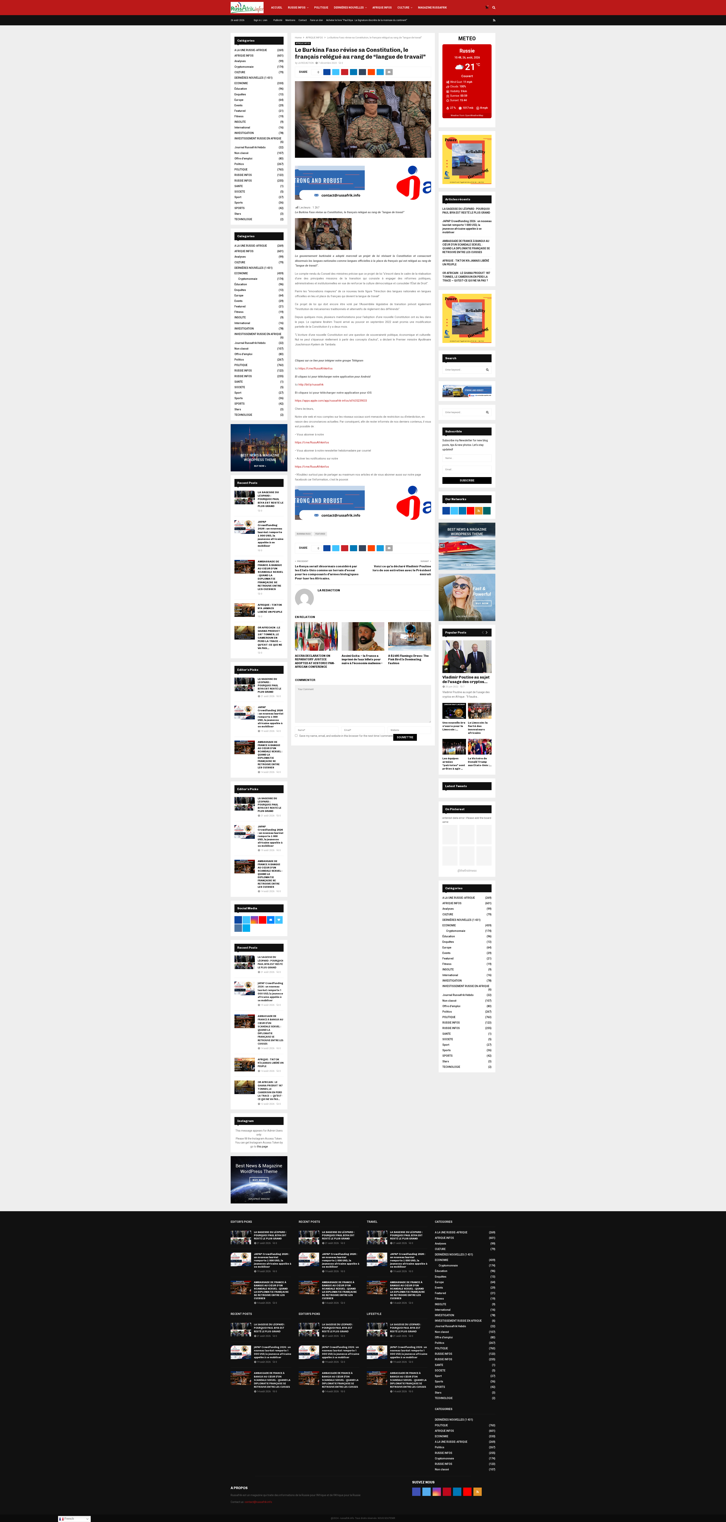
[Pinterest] (480, 20)
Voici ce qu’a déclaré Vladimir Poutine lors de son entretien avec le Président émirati (402, 570)
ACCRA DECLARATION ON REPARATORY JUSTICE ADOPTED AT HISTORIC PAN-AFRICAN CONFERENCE (315, 661)
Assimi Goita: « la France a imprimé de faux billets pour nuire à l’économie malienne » (362, 659)
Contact (303, 20)
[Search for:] (467, 369)
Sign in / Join (260, 20)
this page (262, 1146)
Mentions (290, 20)
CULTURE (403, 7)
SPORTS (239, 208)
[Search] (487, 370)
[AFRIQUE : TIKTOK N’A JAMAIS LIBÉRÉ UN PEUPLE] (244, 610)
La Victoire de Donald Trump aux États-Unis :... (480, 762)
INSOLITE (240, 121)
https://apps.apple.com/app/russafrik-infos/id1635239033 (331, 400)
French (69, 1518)
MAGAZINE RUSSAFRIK (432, 7)
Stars (237, 213)
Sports (238, 202)
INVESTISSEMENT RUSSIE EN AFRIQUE (257, 138)
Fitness (239, 116)
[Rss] (494, 20)
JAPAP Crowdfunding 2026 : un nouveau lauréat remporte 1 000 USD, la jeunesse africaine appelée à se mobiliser (270, 533)
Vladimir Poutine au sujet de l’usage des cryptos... (466, 679)
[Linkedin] (485, 20)
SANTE (238, 186)
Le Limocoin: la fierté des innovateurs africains (478, 728)
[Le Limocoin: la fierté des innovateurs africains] (480, 711)
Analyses (240, 61)
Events (238, 105)
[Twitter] (471, 20)
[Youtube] (490, 20)
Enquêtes (240, 94)
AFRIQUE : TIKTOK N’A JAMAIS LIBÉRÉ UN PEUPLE (270, 608)
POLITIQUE (321, 7)
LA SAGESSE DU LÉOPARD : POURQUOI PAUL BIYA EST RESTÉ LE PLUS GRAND (271, 499)
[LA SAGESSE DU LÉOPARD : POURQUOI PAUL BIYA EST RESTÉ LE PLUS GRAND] (244, 497)
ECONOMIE (241, 83)
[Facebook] (467, 20)
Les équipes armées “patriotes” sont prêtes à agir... (453, 763)
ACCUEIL (276, 7)
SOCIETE (239, 191)
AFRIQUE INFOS (382, 7)
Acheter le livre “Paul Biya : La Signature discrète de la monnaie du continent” (366, 20)
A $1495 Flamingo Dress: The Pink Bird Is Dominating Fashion (408, 659)
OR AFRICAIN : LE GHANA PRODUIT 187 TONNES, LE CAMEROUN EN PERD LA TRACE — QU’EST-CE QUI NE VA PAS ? (466, 276)
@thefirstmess (467, 870)
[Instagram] (476, 20)
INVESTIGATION (244, 132)
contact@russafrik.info (258, 1501)
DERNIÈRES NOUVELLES (349, 7)
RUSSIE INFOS (297, 7)
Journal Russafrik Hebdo (250, 147)
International (242, 127)
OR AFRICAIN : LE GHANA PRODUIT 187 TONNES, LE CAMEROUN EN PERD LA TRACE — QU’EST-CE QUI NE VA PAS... (270, 638)
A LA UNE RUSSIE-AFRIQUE (250, 50)
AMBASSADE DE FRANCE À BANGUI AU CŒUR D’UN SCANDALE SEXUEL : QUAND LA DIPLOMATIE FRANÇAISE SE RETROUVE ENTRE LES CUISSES (270, 575)
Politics (239, 164)
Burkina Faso (304, 534)
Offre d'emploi (243, 158)
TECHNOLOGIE (243, 219)
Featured (320, 534)
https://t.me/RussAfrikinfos (316, 368)
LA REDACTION (306, 63)
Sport (237, 197)
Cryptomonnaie (244, 66)
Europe (238, 99)
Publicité (277, 20)
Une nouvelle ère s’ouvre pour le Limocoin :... (453, 726)
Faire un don (316, 20)
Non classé (241, 153)
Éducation (240, 88)
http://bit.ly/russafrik (311, 384)
